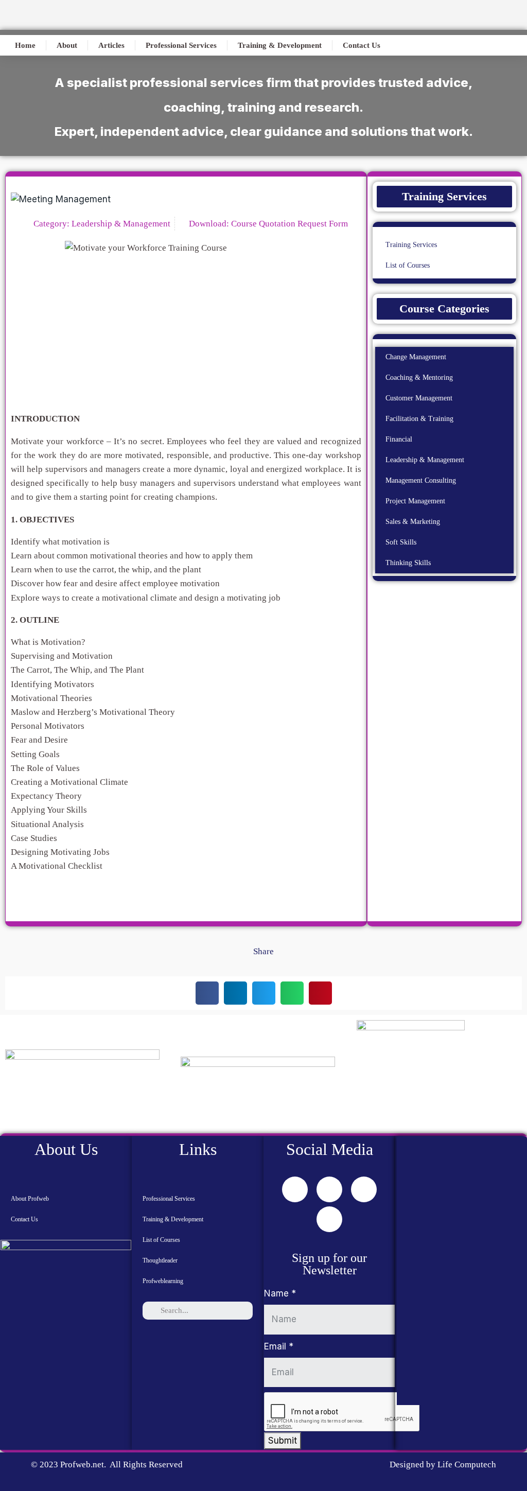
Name (280, 1293)
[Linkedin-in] (364, 1189)
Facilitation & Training (419, 419)
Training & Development (280, 45)
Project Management (415, 501)
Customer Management (418, 398)
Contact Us (361, 45)
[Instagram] (329, 1219)
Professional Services (181, 45)
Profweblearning (163, 1281)
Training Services (411, 245)
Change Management (415, 357)
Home (25, 45)
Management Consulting (420, 480)
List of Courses (407, 265)
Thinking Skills (408, 563)
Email (278, 1346)
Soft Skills (400, 542)
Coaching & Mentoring (419, 377)
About (67, 45)
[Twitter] (329, 1189)
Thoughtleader (160, 1260)
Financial (398, 439)
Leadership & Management (121, 224)
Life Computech (465, 1464)
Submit (282, 1440)
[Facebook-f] (295, 1189)
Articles (111, 45)
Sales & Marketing (412, 521)
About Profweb (30, 1198)
